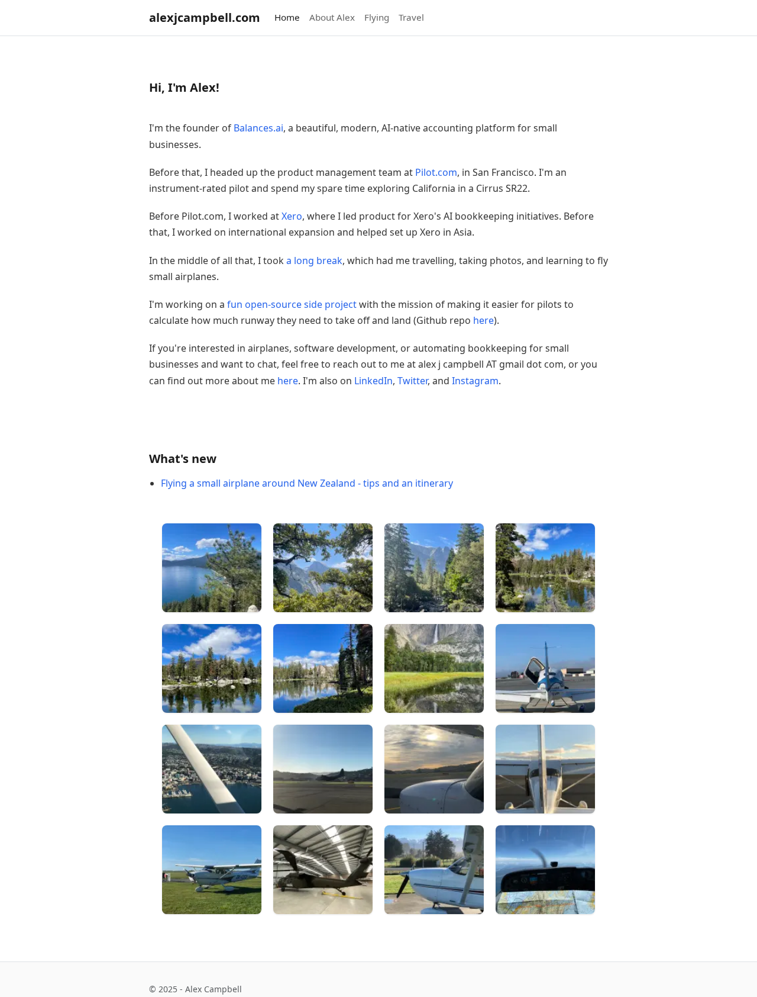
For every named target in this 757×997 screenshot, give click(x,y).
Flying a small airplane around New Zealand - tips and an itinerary (307, 483)
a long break (314, 260)
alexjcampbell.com (204, 17)
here (483, 320)
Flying (376, 17)
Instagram (475, 380)
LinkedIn (373, 380)
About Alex (332, 17)
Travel (411, 17)
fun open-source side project (292, 304)
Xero (292, 216)
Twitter (412, 380)
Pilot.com (436, 172)
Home (287, 17)
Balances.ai (258, 127)
